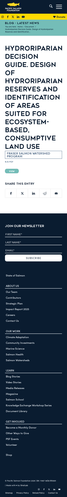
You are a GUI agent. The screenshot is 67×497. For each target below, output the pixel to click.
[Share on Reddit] (45, 193)
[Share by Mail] (56, 193)
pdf (11, 161)
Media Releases (15, 388)
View (12, 171)
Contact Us (12, 320)
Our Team (11, 292)
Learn (10, 370)
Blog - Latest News (22, 23)
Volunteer (11, 444)
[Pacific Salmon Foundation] (28, 7)
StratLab (24, 485)
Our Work (13, 331)
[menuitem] (49, 7)
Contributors (13, 297)
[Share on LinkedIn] (33, 193)
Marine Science (15, 348)
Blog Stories (13, 376)
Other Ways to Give (17, 433)
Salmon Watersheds (18, 360)
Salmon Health (15, 354)
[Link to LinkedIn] (18, 17)
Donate (61, 16)
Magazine (12, 394)
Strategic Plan (14, 303)
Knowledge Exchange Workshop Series (29, 405)
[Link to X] (12, 17)
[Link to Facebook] (7, 17)
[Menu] (57, 7)
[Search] (49, 7)
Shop (9, 455)
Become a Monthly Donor (21, 427)
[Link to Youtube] (23, 17)
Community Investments (20, 342)
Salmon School (15, 399)
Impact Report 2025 (17, 309)
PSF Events (12, 439)
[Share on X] (22, 193)
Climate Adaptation (17, 337)
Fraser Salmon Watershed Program (28, 154)
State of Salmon (15, 275)
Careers (10, 315)
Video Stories (13, 382)
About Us (12, 286)
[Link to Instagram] (2, 17)
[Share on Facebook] (10, 193)
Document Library (16, 411)
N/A (7, 161)
